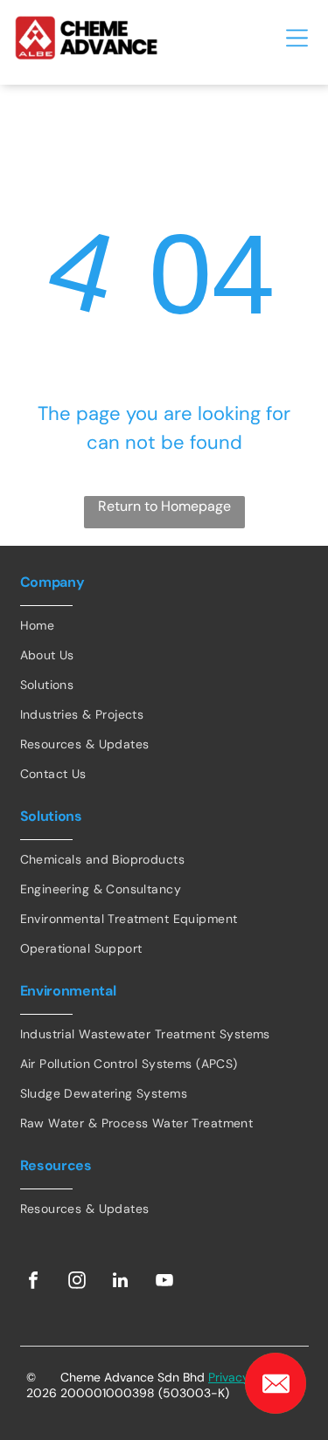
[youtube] (164, 1282)
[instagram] (77, 1282)
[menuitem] (164, 625)
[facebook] (33, 1282)
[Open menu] (297, 38)
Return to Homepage (164, 506)
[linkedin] (121, 1282)
